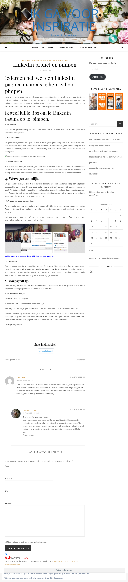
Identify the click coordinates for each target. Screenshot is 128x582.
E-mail (8, 478)
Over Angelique (87, 47)
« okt (91, 250)
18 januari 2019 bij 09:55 (31, 413)
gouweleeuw (15, 359)
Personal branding (41, 60)
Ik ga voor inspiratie (64, 19)
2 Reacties (80, 359)
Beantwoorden (77, 377)
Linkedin (20, 377)
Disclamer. (48, 47)
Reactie (8, 503)
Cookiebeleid (58, 578)
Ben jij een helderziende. (99, 145)
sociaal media (60, 60)
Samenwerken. (66, 47)
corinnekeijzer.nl (46, 351)
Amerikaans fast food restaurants (103, 151)
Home (35, 47)
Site (6, 491)
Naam (8, 466)
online (25, 60)
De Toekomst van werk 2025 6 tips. (104, 139)
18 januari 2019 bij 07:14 (24, 380)
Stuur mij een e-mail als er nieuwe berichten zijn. (27, 542)
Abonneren (97, 77)
